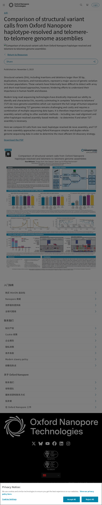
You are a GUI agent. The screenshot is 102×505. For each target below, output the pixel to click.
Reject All (90, 499)
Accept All (71, 499)
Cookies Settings (9, 499)
